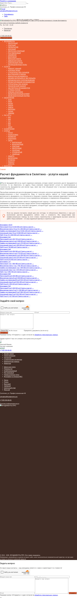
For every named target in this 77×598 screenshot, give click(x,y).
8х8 (9, 123)
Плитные (16, 146)
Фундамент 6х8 (5, 249)
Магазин (11, 109)
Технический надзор (17, 86)
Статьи (7, 131)
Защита (11, 156)
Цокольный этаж (15, 63)
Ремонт (11, 162)
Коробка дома (14, 70)
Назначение (9, 98)
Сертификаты (9, 14)
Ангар (10, 103)
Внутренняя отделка (17, 74)
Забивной (12, 55)
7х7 (9, 121)
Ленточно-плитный (16, 51)
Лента (6, 380)
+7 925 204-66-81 (6, 350)
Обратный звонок (6, 38)
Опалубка (12, 138)
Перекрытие (13, 47)
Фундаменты (9, 41)
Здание (11, 113)
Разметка (12, 136)
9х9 (9, 125)
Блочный (12, 49)
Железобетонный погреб (19, 96)
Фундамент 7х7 (5, 262)
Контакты (8, 166)
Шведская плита (15, 61)
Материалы (13, 158)
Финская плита (14, 59)
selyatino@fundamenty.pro (8, 397)
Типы (10, 140)
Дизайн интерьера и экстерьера (21, 78)
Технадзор (7, 358)
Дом (10, 100)
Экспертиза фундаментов (19, 88)
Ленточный (13, 43)
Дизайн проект (9, 354)
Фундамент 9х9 (5, 286)
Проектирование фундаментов (21, 82)
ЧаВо (6, 16)
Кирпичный (17, 142)
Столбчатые (17, 152)
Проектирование (9, 356)
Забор (10, 105)
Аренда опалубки (15, 92)
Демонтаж (7, 363)
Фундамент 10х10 (6, 225)
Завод (10, 107)
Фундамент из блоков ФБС (13, 376)
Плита (6, 382)
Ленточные (17, 148)
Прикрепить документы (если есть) (36, 330)
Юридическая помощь (11, 361)
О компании (9, 129)
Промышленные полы (17, 65)
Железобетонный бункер (19, 94)
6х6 (9, 117)
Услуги (7, 66)
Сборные (16, 150)
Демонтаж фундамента (18, 76)
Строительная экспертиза (13, 359)
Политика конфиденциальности (9, 403)
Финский (7, 390)
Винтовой (12, 57)
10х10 (10, 127)
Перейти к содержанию (8, 1)
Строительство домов (18, 84)
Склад (10, 111)
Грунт (10, 133)
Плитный (12, 45)
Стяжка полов (14, 90)
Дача (10, 101)
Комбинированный (10, 371)
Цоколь (11, 164)
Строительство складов (18, 72)
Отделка (11, 160)
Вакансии (7, 30)
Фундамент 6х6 (5, 237)
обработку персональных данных (46, 335)
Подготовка (13, 135)
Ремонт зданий (14, 68)
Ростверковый (14, 53)
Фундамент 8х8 (5, 274)
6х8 (9, 119)
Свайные (16, 154)
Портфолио (8, 28)
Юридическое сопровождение (21, 80)
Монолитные (17, 144)
